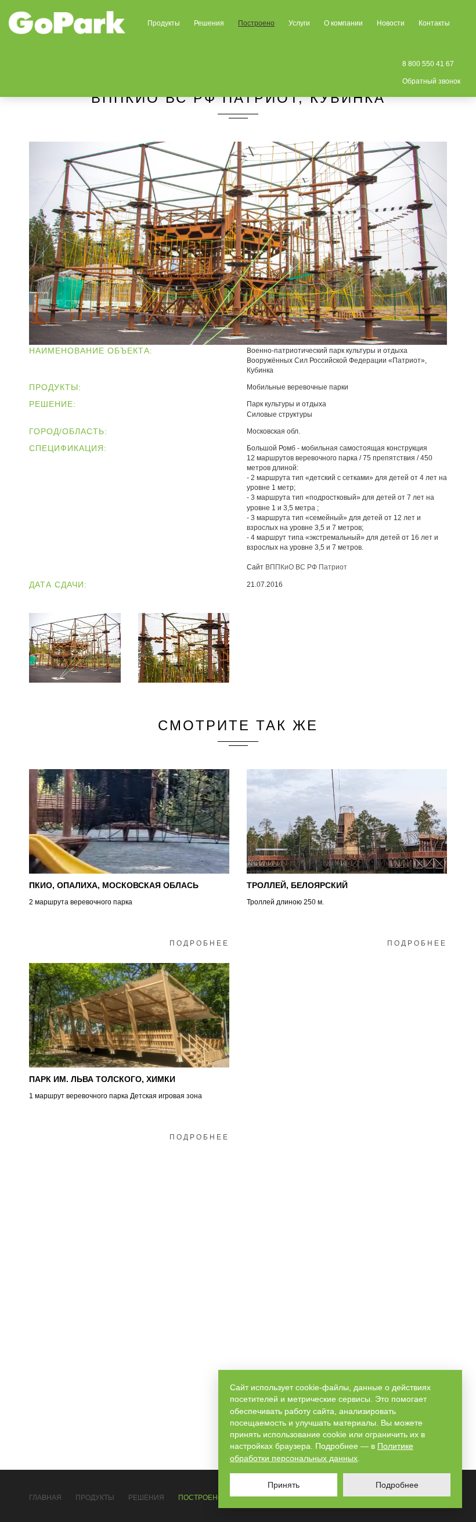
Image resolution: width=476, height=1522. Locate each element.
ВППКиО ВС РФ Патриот (306, 567)
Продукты (163, 23)
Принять (284, 1484)
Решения (209, 23)
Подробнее (199, 943)
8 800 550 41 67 (428, 64)
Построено (256, 23)
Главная (45, 1498)
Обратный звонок (431, 81)
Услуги (299, 23)
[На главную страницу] (67, 23)
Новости (391, 23)
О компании (343, 23)
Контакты (434, 23)
